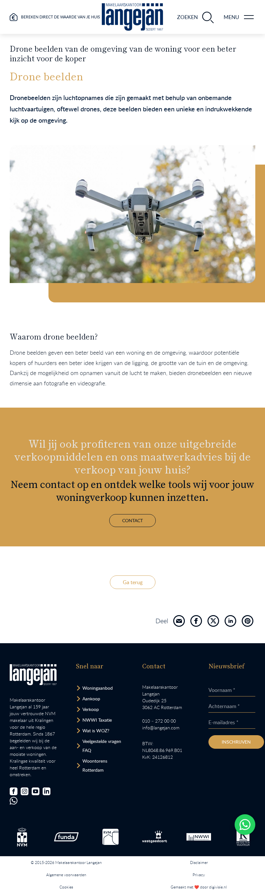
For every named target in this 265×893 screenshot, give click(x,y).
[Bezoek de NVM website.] (22, 837)
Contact (132, 520)
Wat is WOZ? (95, 730)
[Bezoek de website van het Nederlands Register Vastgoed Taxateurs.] (243, 837)
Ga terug (133, 582)
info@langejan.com (160, 728)
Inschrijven (236, 742)
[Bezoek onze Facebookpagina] (13, 791)
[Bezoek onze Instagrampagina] (24, 791)
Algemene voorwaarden (66, 874)
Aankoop (91, 698)
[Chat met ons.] (13, 801)
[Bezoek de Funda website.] (66, 837)
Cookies (66, 886)
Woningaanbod (97, 688)
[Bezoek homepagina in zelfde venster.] (33, 675)
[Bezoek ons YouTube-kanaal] (35, 791)
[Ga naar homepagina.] (132, 17)
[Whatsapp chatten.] (245, 824)
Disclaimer (199, 862)
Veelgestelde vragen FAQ (101, 745)
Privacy (199, 874)
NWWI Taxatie (97, 720)
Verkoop (90, 709)
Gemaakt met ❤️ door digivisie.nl (199, 886)
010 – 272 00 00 (159, 721)
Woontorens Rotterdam (94, 765)
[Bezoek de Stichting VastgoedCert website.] (154, 837)
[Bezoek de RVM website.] (110, 837)
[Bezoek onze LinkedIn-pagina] (46, 791)
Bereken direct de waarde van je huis (60, 17)
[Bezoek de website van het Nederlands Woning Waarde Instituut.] (198, 837)
